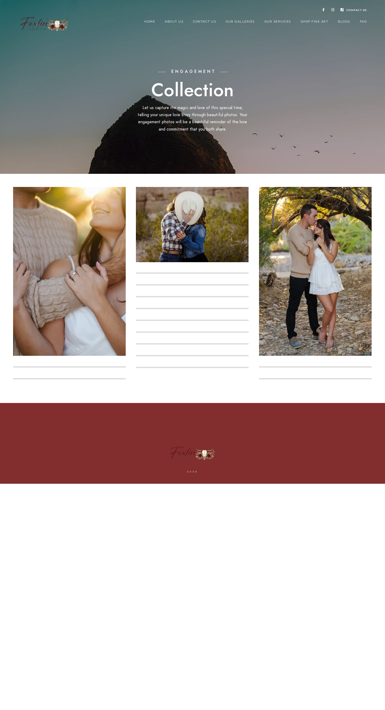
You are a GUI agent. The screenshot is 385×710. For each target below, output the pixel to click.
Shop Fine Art (314, 21)
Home (149, 21)
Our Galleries (240, 21)
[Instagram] (333, 10)
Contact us (204, 21)
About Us (174, 21)
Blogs (344, 21)
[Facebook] (323, 10)
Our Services (278, 21)
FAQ (363, 21)
